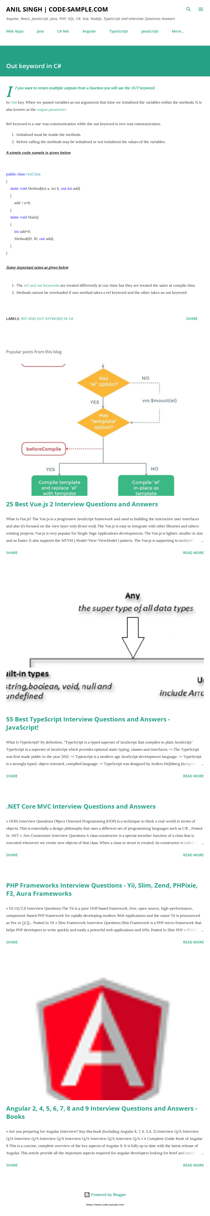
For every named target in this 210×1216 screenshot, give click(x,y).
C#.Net (63, 31)
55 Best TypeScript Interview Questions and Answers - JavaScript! (88, 723)
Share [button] (192, 318)
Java (40, 31)
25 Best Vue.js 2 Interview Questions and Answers (82, 504)
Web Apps (15, 31)
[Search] (188, 9)
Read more (193, 552)
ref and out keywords (41, 285)
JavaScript (150, 31)
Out (14, 102)
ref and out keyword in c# (47, 318)
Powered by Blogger (108, 1194)
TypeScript (118, 31)
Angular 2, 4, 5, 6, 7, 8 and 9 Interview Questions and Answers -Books (101, 1112)
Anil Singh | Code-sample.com (57, 9)
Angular (89, 31)
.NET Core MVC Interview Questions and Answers (81, 806)
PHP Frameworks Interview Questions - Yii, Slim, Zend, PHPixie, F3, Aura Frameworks (102, 889)
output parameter (51, 109)
